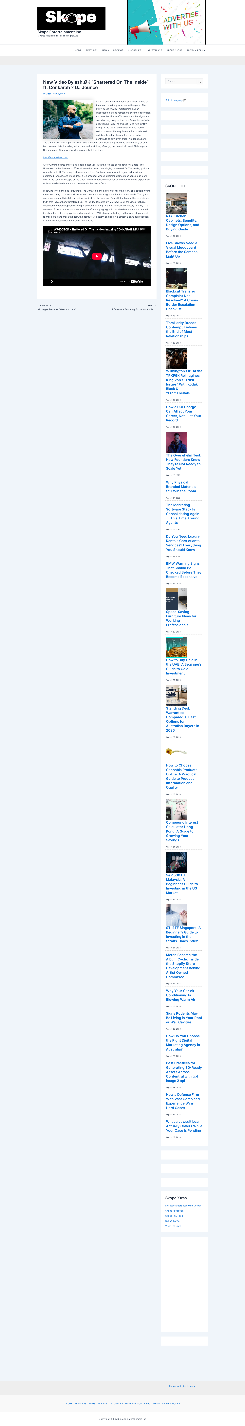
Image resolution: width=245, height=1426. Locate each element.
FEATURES (80, 1403)
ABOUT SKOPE (152, 1403)
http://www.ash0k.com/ (55, 157)
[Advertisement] (186, 1283)
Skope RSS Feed (174, 1215)
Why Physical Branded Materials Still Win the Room (181, 486)
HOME (69, 1403)
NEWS (92, 1403)
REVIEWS (102, 1403)
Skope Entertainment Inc (59, 32)
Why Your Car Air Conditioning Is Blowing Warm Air (180, 995)
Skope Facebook (174, 1210)
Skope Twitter (172, 1220)
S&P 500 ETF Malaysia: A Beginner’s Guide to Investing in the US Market (182, 884)
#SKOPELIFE (116, 1403)
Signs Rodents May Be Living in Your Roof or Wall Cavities (184, 1017)
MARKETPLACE (133, 1403)
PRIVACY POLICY (171, 1403)
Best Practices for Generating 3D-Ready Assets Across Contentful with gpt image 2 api (184, 1072)
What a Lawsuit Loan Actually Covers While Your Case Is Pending (184, 1126)
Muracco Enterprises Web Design (183, 1205)
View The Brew (173, 1226)
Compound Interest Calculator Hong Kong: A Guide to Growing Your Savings (182, 831)
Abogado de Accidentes (182, 1386)
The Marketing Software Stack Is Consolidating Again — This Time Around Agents (182, 514)
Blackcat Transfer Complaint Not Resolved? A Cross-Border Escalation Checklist (182, 300)
